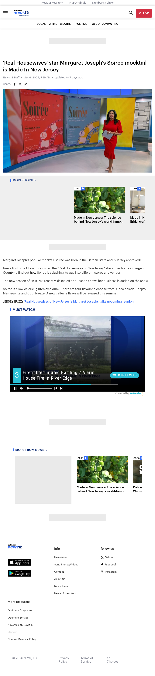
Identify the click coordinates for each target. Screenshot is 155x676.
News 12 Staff (11, 77)
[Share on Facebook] (14, 84)
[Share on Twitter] (20, 84)
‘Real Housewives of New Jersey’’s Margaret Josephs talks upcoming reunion (79, 301)
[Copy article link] (25, 84)
